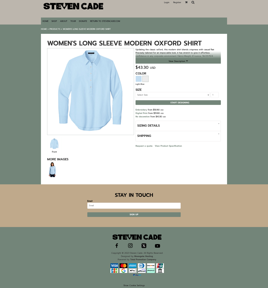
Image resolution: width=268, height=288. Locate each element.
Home (44, 29)
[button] (192, 2)
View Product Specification (168, 145)
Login (166, 2)
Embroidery (141, 109)
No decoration (143, 116)
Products (54, 29)
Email (89, 201)
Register (177, 2)
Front (54, 151)
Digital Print (141, 113)
